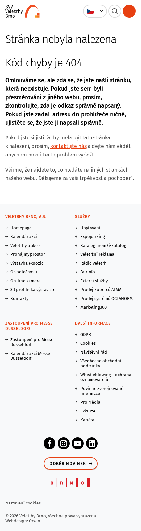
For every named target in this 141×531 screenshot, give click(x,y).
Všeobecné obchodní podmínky (100, 363)
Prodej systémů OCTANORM (106, 298)
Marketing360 (93, 307)
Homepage (20, 227)
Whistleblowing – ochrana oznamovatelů (105, 377)
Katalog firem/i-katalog (103, 245)
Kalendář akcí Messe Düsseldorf (30, 356)
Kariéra (87, 419)
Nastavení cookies (23, 503)
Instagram (64, 443)
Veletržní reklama (97, 254)
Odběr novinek (68, 463)
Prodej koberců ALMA (100, 289)
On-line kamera (25, 280)
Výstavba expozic (26, 263)
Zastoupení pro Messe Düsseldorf (31, 342)
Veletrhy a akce (25, 245)
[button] (95, 11)
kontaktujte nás (68, 146)
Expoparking (92, 236)
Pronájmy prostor (27, 254)
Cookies (88, 343)
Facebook (49, 443)
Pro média (90, 402)
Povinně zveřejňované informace (101, 391)
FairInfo (87, 271)
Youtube (78, 443)
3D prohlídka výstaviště (32, 289)
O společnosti (23, 271)
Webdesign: (17, 520)
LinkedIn (92, 443)
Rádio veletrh (93, 263)
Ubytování (90, 227)
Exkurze (87, 411)
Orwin (34, 520)
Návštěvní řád (93, 352)
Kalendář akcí (23, 236)
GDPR (85, 334)
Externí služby (94, 280)
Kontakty (19, 298)
